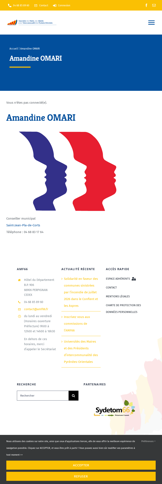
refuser (81, 476)
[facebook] (146, 5)
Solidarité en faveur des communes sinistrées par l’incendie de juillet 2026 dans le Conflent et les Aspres (81, 292)
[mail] (154, 5)
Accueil (13, 48)
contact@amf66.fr (36, 309)
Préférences (147, 441)
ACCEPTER (81, 465)
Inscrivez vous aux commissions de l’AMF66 (77, 323)
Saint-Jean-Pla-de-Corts (23, 225)
